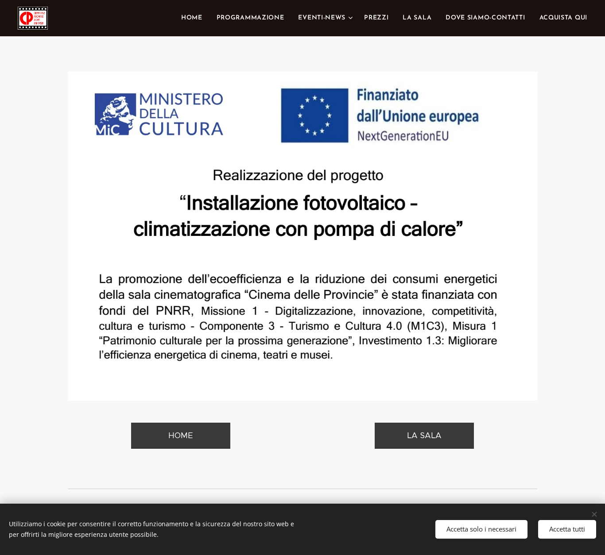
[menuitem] (194, 18)
